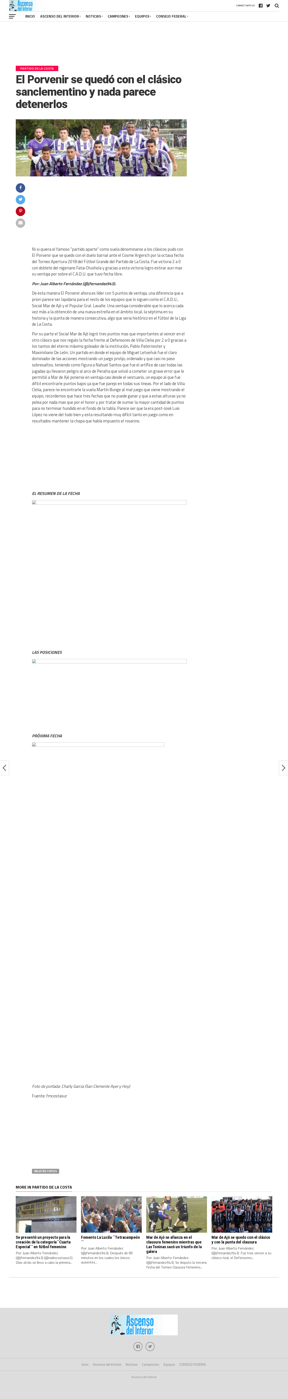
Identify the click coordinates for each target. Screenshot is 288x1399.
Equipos (142, 16)
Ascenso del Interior (59, 16)
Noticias (93, 16)
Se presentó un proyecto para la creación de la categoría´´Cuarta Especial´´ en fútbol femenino (43, 1242)
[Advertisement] (144, 45)
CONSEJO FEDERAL (171, 16)
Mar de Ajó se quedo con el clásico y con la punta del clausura (241, 1240)
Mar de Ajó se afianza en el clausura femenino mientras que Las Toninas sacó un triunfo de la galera (174, 1244)
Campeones (118, 16)
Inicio (30, 16)
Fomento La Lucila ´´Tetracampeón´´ (110, 1240)
